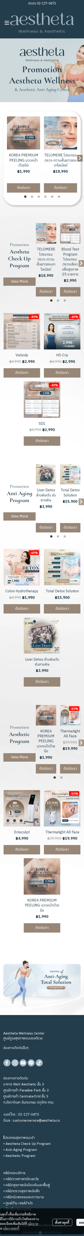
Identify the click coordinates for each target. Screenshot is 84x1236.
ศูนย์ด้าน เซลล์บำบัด (19, 1203)
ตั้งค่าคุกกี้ (62, 1222)
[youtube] (23, 1062)
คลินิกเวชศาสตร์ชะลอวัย (22, 1179)
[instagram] (15, 1062)
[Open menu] (6, 22)
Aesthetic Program (20, 1156)
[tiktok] (39, 1062)
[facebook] (7, 1062)
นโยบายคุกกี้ (11, 1228)
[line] (31, 1062)
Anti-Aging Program (21, 1150)
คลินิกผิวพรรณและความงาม (25, 1197)
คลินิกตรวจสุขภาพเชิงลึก (23, 1191)
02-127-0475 (46, 3)
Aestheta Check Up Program (28, 1144)
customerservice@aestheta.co (36, 1120)
